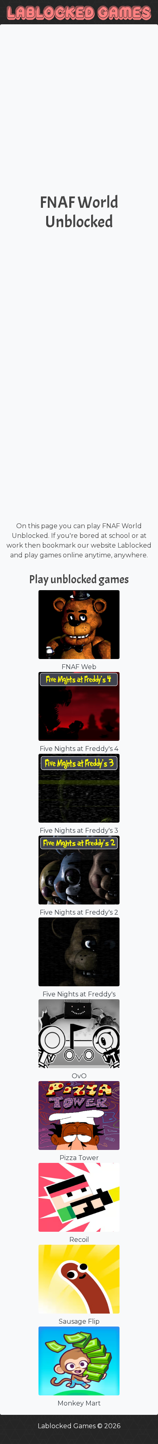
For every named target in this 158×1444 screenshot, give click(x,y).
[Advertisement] (79, 112)
